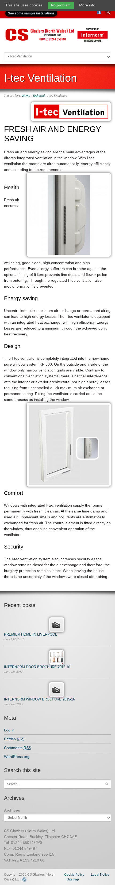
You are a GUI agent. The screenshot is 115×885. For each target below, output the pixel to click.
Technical (39, 95)
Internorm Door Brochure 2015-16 (37, 667)
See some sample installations (31, 13)
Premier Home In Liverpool (30, 634)
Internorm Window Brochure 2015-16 (39, 699)
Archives (12, 810)
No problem (61, 5)
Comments (17, 748)
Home (26, 95)
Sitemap (73, 879)
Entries (14, 739)
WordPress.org (16, 756)
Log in (9, 730)
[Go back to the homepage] (57, 40)
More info (87, 5)
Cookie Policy (74, 874)
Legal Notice (100, 874)
